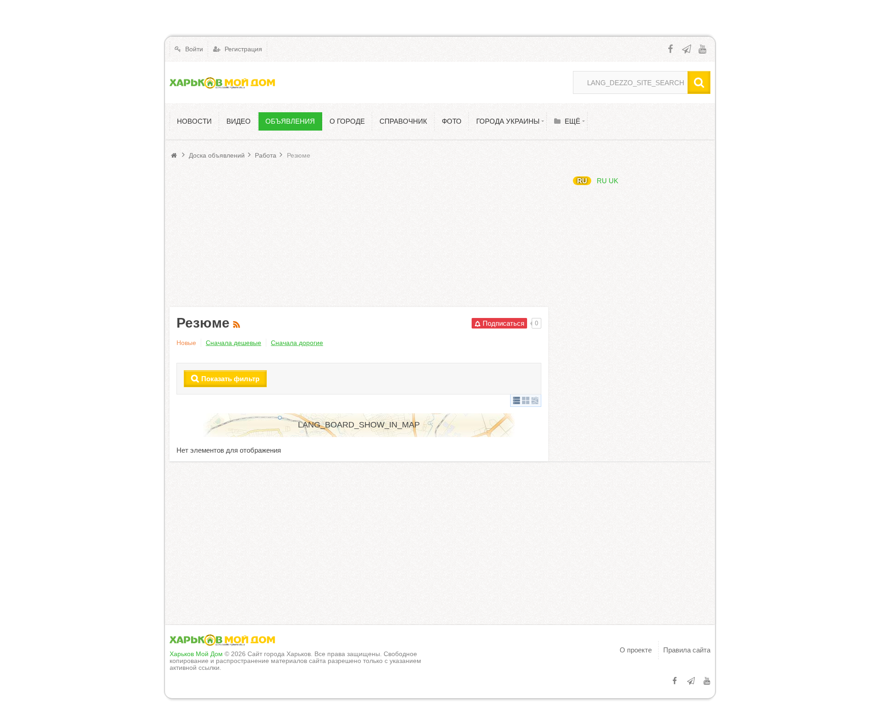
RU (582, 181)
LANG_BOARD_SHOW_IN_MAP (359, 424)
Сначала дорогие (297, 342)
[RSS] (237, 323)
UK (613, 181)
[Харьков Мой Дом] (222, 82)
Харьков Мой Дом (196, 653)
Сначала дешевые (233, 342)
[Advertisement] (359, 234)
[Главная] (175, 155)
